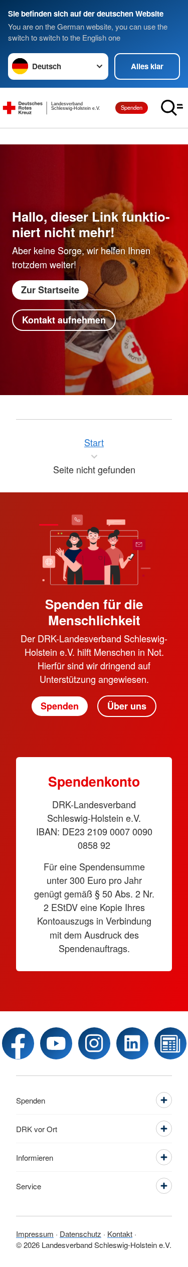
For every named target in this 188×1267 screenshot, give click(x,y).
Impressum (35, 1233)
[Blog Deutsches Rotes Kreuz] (170, 1043)
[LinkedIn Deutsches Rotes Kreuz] (132, 1043)
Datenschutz (80, 1233)
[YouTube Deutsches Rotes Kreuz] (56, 1043)
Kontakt (119, 1233)
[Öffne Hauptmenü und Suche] (172, 108)
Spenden (131, 107)
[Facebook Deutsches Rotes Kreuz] (18, 1043)
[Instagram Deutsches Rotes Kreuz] (94, 1043)
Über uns (126, 705)
